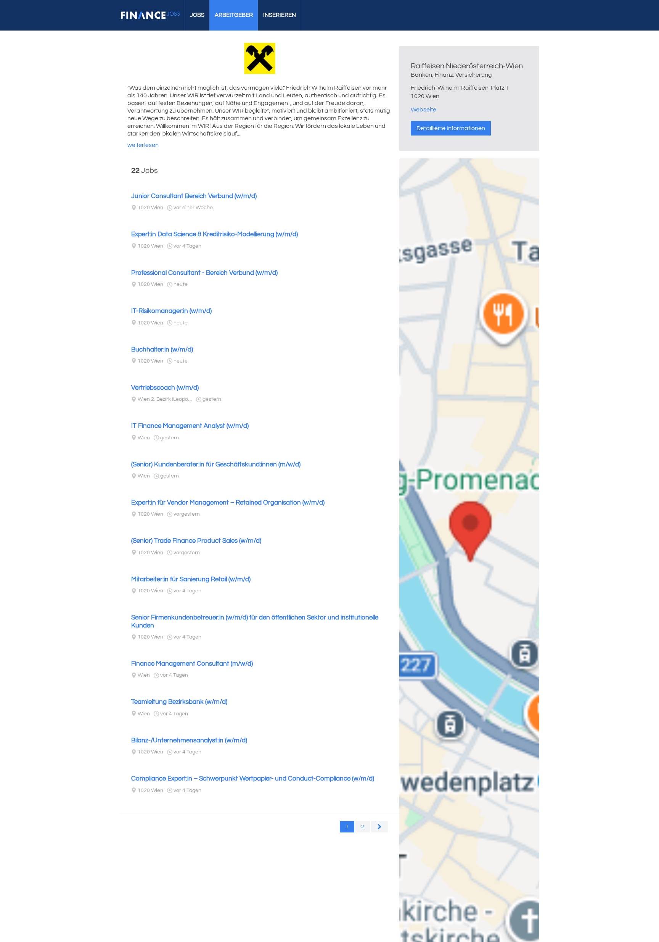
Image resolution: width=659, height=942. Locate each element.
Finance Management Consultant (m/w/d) (192, 663)
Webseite (423, 109)
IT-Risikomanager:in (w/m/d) (171, 311)
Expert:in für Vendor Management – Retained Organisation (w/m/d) (228, 502)
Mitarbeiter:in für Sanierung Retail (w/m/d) (191, 579)
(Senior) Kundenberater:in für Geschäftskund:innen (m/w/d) (216, 464)
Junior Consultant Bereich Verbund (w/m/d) (194, 196)
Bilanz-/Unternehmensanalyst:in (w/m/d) (189, 740)
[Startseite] (150, 15)
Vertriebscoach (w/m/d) (165, 387)
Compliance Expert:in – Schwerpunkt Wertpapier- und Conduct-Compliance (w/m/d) (252, 778)
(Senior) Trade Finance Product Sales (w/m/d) (196, 540)
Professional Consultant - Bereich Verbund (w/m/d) (204, 272)
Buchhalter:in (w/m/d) (162, 349)
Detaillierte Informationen (450, 128)
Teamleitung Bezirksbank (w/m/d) (179, 701)
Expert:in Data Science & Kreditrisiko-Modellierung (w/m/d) (214, 234)
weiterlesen (143, 145)
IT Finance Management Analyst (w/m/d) (190, 426)
